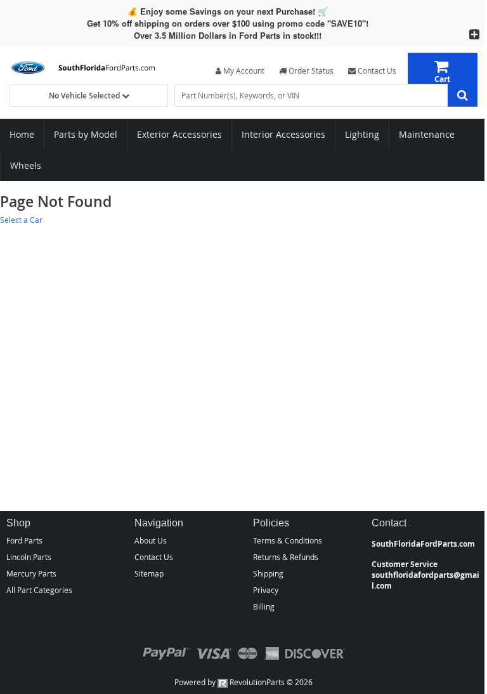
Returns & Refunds (285, 557)
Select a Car (21, 220)
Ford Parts (24, 540)
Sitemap (149, 573)
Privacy (265, 590)
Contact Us (376, 70)
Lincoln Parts (28, 557)
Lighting (362, 134)
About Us (150, 540)
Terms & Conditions (287, 540)
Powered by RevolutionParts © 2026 (243, 682)
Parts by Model (85, 134)
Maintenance (427, 134)
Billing (264, 606)
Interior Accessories (283, 134)
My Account (242, 70)
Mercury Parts (31, 573)
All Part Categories (39, 590)
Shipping (268, 573)
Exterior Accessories (179, 134)
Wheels (25, 165)
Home (22, 134)
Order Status (310, 70)
